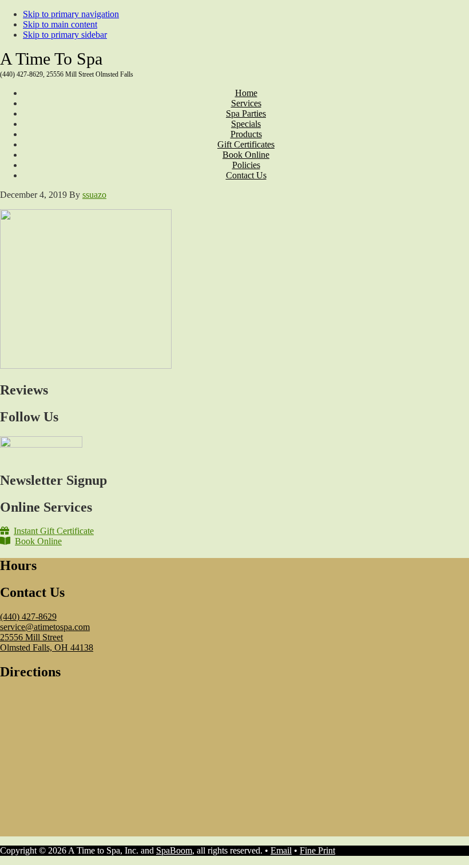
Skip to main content (60, 24)
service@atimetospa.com (45, 627)
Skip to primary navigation (71, 14)
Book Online (38, 541)
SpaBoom (174, 850)
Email (281, 850)
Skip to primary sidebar (65, 34)
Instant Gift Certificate (54, 531)
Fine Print (317, 850)
